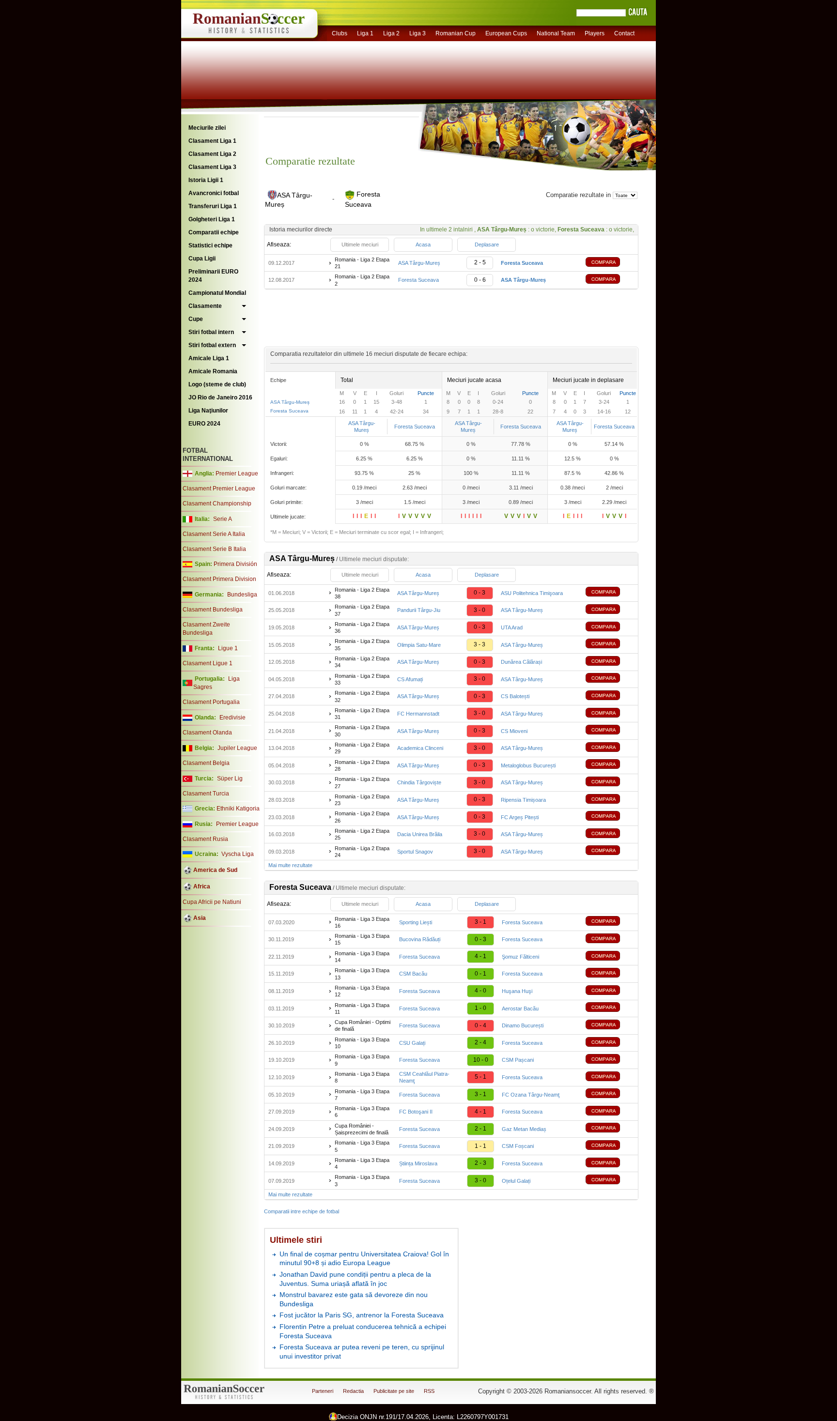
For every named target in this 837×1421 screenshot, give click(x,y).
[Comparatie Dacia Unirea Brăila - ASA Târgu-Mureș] (610, 834)
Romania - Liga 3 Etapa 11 (362, 1008)
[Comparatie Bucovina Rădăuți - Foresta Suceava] (610, 939)
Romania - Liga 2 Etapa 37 (362, 610)
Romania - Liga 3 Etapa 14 (362, 956)
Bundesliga (242, 594)
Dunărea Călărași (521, 662)
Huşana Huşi (517, 991)
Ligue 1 (228, 648)
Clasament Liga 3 (212, 167)
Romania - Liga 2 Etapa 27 (362, 782)
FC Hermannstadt (418, 714)
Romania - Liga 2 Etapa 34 (362, 662)
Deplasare (487, 244)
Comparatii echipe (213, 232)
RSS (429, 1391)
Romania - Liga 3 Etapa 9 (362, 1060)
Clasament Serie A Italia (214, 534)
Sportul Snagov (415, 852)
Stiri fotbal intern (211, 332)
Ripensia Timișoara (523, 800)
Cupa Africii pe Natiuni (212, 902)
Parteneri (322, 1391)
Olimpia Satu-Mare (419, 645)
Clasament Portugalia (211, 702)
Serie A (222, 519)
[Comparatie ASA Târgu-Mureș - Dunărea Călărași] (610, 662)
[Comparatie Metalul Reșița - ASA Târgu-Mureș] (610, 851)
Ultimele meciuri (359, 244)
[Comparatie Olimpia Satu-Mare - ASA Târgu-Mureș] (610, 645)
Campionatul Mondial (217, 293)
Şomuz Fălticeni (520, 957)
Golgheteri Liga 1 (211, 219)
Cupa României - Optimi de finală (362, 1025)
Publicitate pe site (393, 1391)
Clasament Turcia (206, 793)
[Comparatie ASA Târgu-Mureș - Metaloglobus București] (610, 765)
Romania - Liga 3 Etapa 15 (362, 939)
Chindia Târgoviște (419, 782)
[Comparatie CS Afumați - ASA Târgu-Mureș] (610, 679)
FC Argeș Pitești (520, 817)
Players (594, 33)
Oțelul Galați (516, 1181)
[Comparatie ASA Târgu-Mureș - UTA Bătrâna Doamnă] (610, 628)
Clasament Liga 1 (212, 141)
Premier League (237, 473)
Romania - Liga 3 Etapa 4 (362, 1163)
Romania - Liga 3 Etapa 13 (362, 973)
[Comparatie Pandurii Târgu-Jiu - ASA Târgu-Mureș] (610, 610)
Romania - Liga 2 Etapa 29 (362, 748)
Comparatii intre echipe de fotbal (301, 1211)
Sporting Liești (415, 922)
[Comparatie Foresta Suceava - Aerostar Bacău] (610, 1008)
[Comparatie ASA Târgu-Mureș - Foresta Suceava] (610, 263)
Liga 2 (391, 33)
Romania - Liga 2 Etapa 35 (362, 644)
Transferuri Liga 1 (212, 206)
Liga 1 (365, 33)
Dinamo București (522, 1025)
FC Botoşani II (416, 1112)
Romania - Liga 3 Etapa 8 (362, 1077)
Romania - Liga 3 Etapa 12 (362, 991)
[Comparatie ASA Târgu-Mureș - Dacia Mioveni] (610, 731)
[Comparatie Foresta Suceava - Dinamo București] (610, 1026)
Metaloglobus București (528, 765)
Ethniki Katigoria (238, 808)
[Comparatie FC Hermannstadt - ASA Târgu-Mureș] (610, 714)
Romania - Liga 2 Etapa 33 (362, 679)
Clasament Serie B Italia (214, 549)
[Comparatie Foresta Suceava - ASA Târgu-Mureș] (610, 280)
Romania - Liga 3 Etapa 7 (362, 1094)
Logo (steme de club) (217, 384)
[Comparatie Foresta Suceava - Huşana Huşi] (610, 991)
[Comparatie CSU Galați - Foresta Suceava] (610, 1043)
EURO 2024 (204, 423)
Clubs (339, 33)
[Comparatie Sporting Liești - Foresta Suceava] (610, 922)
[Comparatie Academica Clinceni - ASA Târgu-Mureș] (610, 748)
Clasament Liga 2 (212, 154)
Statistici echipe (210, 245)
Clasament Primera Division (219, 579)
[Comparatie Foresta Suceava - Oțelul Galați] (610, 1181)
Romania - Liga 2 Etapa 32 (362, 696)
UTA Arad (512, 627)
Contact (624, 33)
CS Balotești (515, 696)
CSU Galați (412, 1043)
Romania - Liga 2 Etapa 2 (362, 280)
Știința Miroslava (418, 1163)
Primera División (235, 564)
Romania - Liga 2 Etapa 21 (362, 263)
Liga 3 (417, 33)
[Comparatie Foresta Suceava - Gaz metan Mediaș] (610, 1129)
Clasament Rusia (205, 839)
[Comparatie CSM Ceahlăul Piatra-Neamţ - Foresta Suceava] (610, 1077)
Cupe (195, 319)
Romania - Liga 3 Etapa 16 (362, 922)
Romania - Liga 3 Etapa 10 (362, 1043)
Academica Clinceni (420, 748)
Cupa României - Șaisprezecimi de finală (361, 1129)
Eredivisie (232, 717)
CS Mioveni (514, 731)
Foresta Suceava (418, 280)
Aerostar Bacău (520, 1008)
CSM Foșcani (518, 1146)
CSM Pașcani (518, 1060)
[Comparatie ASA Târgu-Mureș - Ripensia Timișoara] (610, 800)
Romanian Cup (455, 33)
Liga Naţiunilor (208, 410)
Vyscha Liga (237, 854)
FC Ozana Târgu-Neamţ (530, 1095)
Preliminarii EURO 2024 (213, 275)
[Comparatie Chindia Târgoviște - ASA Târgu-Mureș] (610, 783)
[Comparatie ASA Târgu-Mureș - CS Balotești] (610, 696)
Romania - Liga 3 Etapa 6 (362, 1111)
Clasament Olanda (207, 732)
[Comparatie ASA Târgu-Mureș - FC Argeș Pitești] (610, 817)
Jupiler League (237, 748)
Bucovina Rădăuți (419, 939)
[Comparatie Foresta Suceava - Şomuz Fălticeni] (610, 957)
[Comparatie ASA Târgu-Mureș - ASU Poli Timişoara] (610, 593)
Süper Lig (230, 778)
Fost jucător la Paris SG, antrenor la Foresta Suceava (361, 1315)
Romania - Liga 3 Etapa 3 (362, 1180)
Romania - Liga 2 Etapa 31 (362, 713)
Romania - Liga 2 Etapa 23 (362, 800)
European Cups (506, 33)
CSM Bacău (413, 974)
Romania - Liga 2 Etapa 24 (362, 851)
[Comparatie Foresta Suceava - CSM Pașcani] (610, 1060)
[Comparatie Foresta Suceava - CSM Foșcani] (610, 1146)
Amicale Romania (212, 371)
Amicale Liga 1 (208, 358)
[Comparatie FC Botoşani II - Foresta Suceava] (610, 1112)
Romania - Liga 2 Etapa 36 (362, 627)
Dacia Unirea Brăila (419, 834)
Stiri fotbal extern (212, 345)
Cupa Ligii (202, 258)
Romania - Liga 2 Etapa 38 (362, 593)
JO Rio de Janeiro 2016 (220, 397)
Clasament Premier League (219, 488)
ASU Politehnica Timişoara (532, 593)
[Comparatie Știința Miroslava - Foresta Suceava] (610, 1164)
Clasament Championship (217, 503)
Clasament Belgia (206, 763)
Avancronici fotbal (213, 193)
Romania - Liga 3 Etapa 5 (362, 1146)
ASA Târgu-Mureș (419, 263)
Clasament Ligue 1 (207, 663)
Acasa (423, 244)
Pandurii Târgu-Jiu (418, 610)
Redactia (353, 1391)
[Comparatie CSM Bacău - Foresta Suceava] (610, 974)
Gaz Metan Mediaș (524, 1129)
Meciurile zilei (207, 127)
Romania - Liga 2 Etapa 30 (362, 730)
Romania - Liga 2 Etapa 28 (362, 765)
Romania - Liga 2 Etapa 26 (362, 816)
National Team (556, 33)
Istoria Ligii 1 (205, 180)
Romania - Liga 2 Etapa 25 (362, 834)
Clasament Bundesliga (213, 609)
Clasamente (205, 306)
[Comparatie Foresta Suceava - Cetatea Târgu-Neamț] (610, 1094)
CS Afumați (410, 679)
